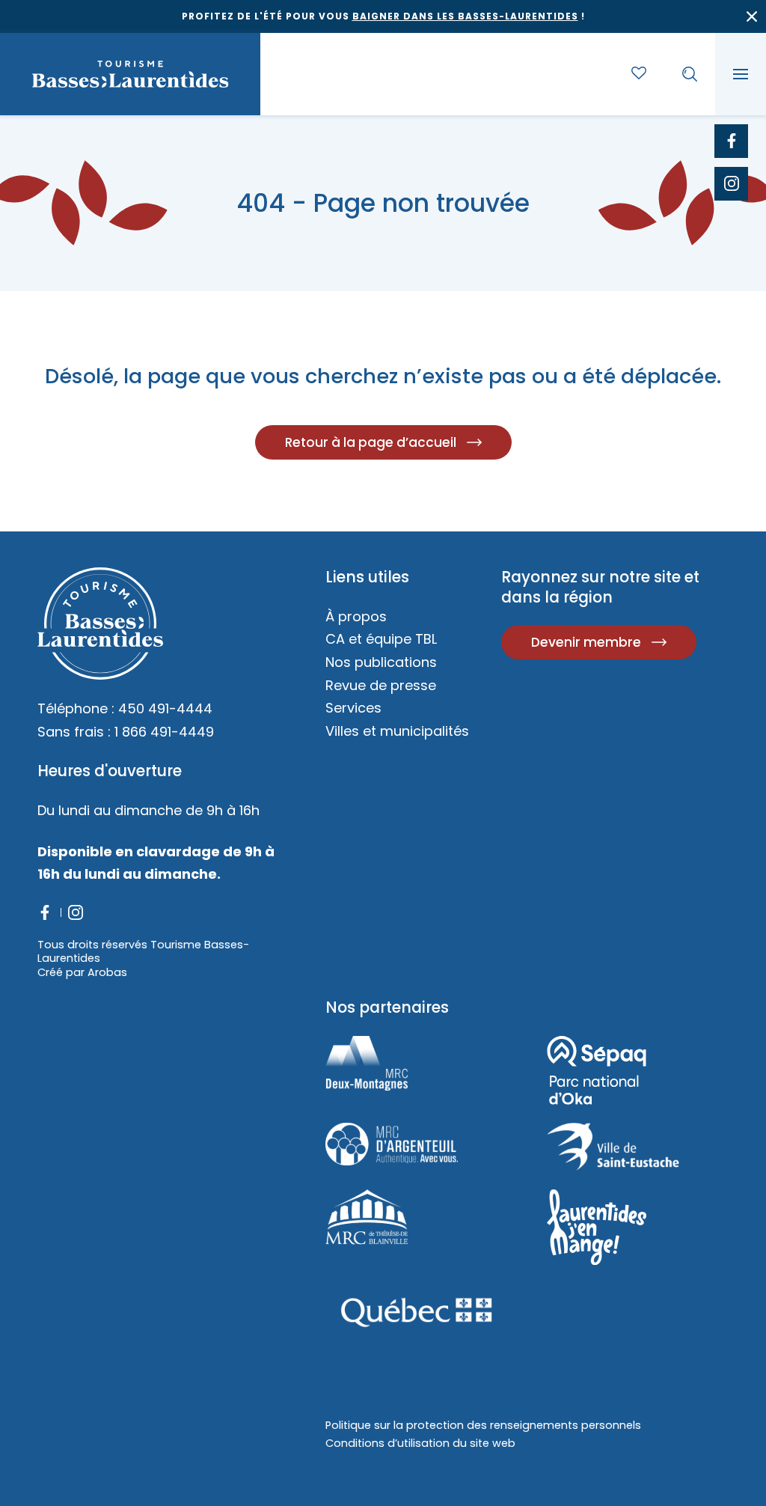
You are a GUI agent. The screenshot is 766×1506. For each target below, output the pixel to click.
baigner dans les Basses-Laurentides (465, 16)
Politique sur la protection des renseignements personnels (483, 1425)
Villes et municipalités (397, 731)
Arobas (107, 972)
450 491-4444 (165, 708)
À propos (356, 616)
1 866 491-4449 (164, 731)
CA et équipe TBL (381, 638)
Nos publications (381, 662)
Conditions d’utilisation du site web (420, 1443)
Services (353, 707)
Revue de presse (380, 685)
